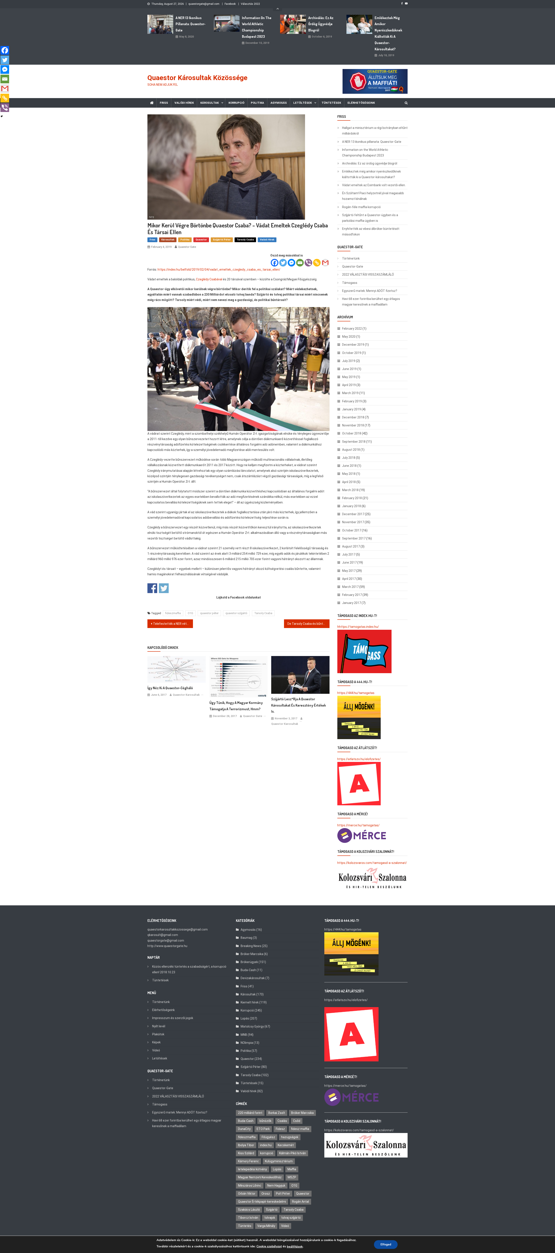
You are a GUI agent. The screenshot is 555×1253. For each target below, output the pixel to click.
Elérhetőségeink (361, 102)
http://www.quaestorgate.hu (167, 946)
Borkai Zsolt (276, 1113)
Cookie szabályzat (269, 1246)
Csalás (282, 1121)
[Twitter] (283, 262)
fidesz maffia (300, 1129)
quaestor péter (209, 613)
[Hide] (1, 116)
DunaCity (244, 1129)
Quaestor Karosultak (186, 694)
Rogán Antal (300, 1201)
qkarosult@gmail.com (162, 935)
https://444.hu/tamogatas (355, 693)
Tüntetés (244, 1226)
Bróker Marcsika (252, 954)
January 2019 (351, 409)
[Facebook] (274, 262)
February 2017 (352, 595)
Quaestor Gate (187, 246)
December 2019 (353, 344)
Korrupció (236, 102)
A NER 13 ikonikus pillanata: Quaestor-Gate (191, 24)
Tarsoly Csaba (245, 239)
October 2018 (351, 433)
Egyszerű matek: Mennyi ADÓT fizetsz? (369, 291)
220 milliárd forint (250, 1113)
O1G (190, 613)
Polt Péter (283, 1193)
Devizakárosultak (253, 978)
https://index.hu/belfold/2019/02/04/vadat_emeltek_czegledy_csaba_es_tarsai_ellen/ (219, 269)
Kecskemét (286, 1145)
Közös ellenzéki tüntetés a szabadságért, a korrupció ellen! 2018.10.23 (189, 969)
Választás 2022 (250, 3)
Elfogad (385, 1244)
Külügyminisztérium (279, 1161)
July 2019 (348, 361)
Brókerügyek (249, 962)
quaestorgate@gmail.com (203, 3)
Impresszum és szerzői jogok (172, 1018)
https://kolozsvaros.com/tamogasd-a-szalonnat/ (372, 863)
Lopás (245, 1018)
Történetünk (351, 258)
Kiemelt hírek (250, 1002)
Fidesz (280, 1129)
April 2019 (349, 385)
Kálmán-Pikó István (292, 1153)
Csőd (296, 1121)
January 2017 (351, 603)
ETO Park (263, 1129)
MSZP (292, 1177)
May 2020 (349, 336)
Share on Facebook (152, 588)
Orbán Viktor (246, 1193)
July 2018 (348, 457)
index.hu (266, 1145)
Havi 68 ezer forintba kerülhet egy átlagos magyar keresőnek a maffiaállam (371, 301)
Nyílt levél (158, 1026)
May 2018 (349, 473)
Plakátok (158, 1034)
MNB (244, 1034)
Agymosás (279, 102)
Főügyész (268, 1137)
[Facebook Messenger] (291, 262)
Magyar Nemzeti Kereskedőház (260, 1177)
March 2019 (350, 393)
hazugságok (289, 1137)
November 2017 (353, 522)
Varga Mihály (266, 1226)
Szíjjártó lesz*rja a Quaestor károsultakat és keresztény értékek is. (298, 705)
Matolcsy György (252, 1026)
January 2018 (351, 506)
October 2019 (351, 353)
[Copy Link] (317, 262)
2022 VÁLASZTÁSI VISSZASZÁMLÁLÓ (368, 274)
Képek (156, 1042)
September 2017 (354, 538)
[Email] (300, 262)
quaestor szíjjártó (236, 613)
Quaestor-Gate (352, 266)
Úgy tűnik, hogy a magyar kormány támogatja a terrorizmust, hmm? (236, 705)
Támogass (349, 282)
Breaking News (251, 946)
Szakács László (249, 1209)
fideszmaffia (173, 613)
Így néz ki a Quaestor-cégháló (170, 688)
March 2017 (350, 587)
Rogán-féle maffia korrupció (361, 207)
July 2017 (348, 554)
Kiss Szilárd (246, 1153)
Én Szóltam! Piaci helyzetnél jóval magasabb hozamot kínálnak (373, 196)
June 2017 (349, 562)
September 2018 (354, 441)
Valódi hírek (184, 102)
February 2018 (352, 498)
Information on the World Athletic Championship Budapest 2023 (256, 27)
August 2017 (351, 546)
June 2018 (349, 465)
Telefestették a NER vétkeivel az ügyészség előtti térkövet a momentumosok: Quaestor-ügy (173, 623)
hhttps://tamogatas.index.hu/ (358, 626)
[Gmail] (325, 262)
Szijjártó (272, 1209)
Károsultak (209, 102)
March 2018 (350, 490)
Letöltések (302, 102)
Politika (257, 102)
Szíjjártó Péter (222, 239)
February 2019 (352, 401)
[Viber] (308, 262)
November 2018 (353, 425)
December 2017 (353, 514)
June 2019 (349, 369)
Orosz (265, 1193)
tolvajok (269, 1217)
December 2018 (353, 417)
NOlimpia (247, 1042)
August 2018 (351, 449)
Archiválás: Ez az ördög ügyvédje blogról (320, 24)
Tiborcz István (248, 1217)
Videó (156, 1050)
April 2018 (349, 482)
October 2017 (351, 530)
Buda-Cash (248, 970)
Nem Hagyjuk (276, 1185)
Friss (164, 102)
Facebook (230, 3)
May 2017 (349, 570)
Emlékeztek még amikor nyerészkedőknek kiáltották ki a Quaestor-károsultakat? (388, 33)
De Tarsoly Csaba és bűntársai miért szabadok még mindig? (308, 623)
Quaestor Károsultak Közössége (197, 78)
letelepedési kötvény (252, 1169)
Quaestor (201, 239)
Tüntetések (331, 102)
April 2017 (349, 578)
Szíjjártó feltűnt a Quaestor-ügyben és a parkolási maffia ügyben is (370, 217)
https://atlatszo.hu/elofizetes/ (359, 759)
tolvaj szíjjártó (291, 1217)
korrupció (266, 1153)
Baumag (246, 937)
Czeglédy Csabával (209, 279)
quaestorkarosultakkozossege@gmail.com (177, 929)
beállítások (295, 1246)
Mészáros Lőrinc (249, 1185)
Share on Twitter (164, 588)
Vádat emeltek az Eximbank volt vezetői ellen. (374, 185)
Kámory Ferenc (248, 1161)
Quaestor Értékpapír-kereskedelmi (262, 1201)
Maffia (291, 1169)
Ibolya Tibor (246, 1145)
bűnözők (265, 1121)
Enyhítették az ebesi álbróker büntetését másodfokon (370, 231)
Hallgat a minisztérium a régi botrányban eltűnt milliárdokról (375, 130)
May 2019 (349, 377)
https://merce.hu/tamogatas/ (358, 825)
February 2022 (352, 328)
